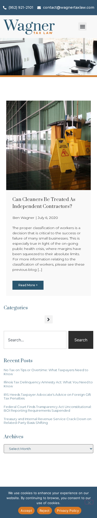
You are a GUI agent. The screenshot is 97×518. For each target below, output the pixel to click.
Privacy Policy (68, 511)
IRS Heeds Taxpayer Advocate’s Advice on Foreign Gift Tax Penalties (47, 396)
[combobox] (35, 340)
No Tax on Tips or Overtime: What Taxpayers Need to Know (46, 372)
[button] (82, 26)
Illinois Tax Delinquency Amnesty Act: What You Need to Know (48, 384)
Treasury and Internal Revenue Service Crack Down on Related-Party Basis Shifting (47, 421)
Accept (26, 511)
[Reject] (89, 502)
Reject (45, 511)
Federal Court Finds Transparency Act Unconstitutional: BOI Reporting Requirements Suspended (48, 409)
